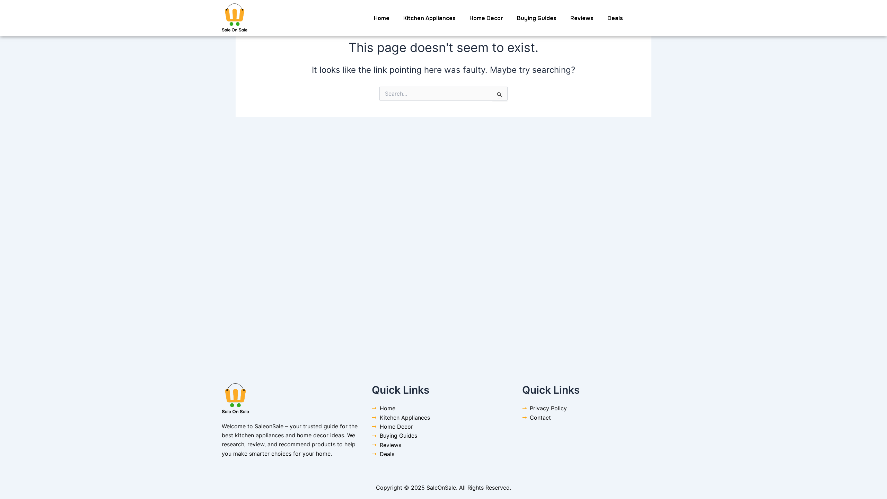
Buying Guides (536, 18)
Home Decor (486, 18)
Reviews (582, 18)
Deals (615, 18)
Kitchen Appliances (429, 18)
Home (381, 18)
